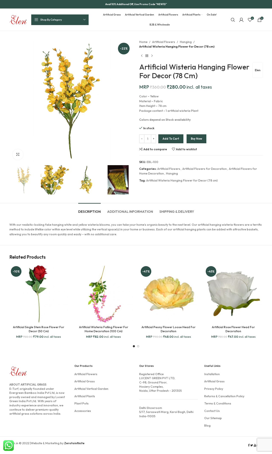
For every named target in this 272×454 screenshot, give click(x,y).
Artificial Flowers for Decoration (204, 169)
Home (143, 42)
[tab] (89, 209)
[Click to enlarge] (18, 154)
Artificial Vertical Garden (91, 389)
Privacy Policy (213, 389)
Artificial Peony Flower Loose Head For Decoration (169, 329)
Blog (207, 425)
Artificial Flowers (163, 42)
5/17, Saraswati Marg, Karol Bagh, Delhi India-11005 (166, 412)
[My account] (241, 20)
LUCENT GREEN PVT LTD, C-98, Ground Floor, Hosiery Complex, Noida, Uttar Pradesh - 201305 (160, 382)
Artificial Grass (84, 381)
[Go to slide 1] (134, 346)
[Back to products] (146, 55)
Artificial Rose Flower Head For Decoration (233, 329)
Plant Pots (81, 403)
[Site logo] (18, 19)
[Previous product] (141, 55)
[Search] (233, 20)
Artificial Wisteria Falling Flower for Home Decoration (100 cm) (103, 329)
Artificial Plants (84, 396)
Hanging (186, 42)
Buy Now (196, 138)
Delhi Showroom (150, 408)
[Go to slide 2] (138, 346)
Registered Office (151, 374)
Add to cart (171, 138)
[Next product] (151, 55)
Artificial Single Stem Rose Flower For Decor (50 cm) (38, 329)
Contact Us (212, 411)
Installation (212, 374)
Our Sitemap (213, 418)
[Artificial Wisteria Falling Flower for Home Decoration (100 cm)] (103, 294)
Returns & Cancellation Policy (224, 396)
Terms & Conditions (217, 403)
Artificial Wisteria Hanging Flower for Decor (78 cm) (182, 180)
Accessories (82, 411)
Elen (258, 70)
